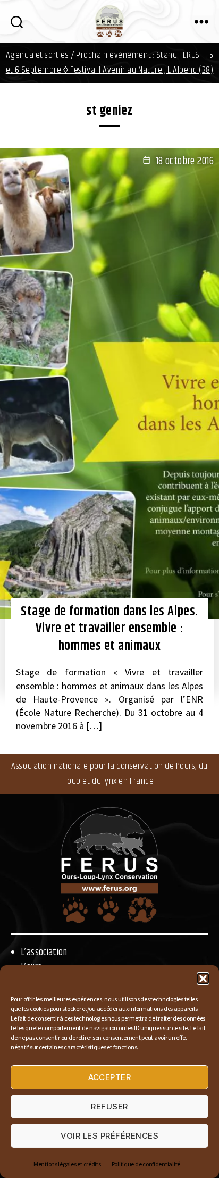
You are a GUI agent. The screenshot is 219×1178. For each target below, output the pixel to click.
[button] (203, 978)
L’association (44, 952)
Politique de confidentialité (146, 1164)
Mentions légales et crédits (67, 1164)
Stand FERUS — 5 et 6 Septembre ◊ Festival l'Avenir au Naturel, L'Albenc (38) (110, 63)
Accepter (109, 1077)
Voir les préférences (110, 1136)
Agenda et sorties (37, 55)
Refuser (109, 1106)
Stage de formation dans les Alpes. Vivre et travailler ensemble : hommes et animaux (109, 628)
